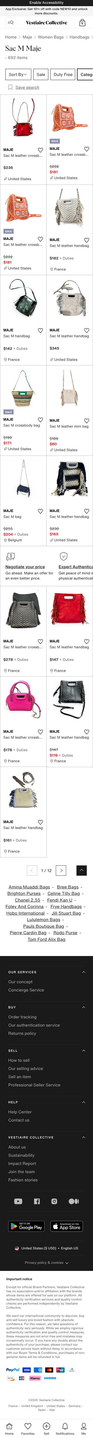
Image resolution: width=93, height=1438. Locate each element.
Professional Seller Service (34, 1085)
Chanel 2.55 (27, 900)
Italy (52, 1410)
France (13, 1406)
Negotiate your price (25, 567)
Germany (74, 1406)
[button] (82, 22)
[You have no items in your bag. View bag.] (82, 22)
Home (11, 37)
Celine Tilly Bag (64, 893)
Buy (12, 1007)
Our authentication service (34, 1025)
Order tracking (22, 1017)
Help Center (20, 1112)
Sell (13, 1051)
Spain (42, 1410)
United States (56, 1406)
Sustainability (21, 1155)
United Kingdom (32, 1406)
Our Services (22, 972)
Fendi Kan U (59, 900)
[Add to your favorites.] (40, 150)
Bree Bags (68, 887)
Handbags (79, 37)
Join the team (21, 1172)
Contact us (18, 1120)
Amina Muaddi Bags (29, 887)
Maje (27, 37)
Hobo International (25, 913)
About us (17, 1147)
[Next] (61, 870)
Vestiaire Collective (31, 1137)
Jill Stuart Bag (66, 913)
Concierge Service (26, 990)
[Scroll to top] (81, 870)
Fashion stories (23, 1180)
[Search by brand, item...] (10, 22)
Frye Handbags (66, 906)
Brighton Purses (24, 893)
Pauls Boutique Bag (43, 926)
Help (13, 1102)
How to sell (19, 1060)
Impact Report (22, 1163)
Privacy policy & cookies (44, 1262)
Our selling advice (25, 1068)
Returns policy (22, 1033)
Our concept (20, 982)
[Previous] (32, 870)
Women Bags (51, 37)
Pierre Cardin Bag (28, 933)
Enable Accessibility (46, 2)
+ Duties (66, 258)
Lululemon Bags (43, 919)
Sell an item (19, 1077)
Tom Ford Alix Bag (46, 939)
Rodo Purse (65, 933)
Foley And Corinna (24, 906)
